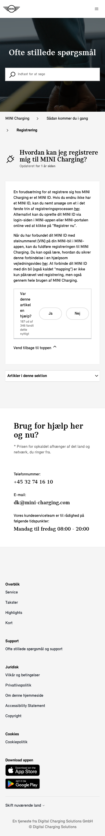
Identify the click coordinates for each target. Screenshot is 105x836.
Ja (50, 314)
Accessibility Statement (25, 706)
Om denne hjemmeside (24, 696)
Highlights (13, 613)
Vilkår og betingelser (22, 675)
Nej (77, 314)
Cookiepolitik (16, 742)
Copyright (13, 716)
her (76, 209)
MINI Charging (17, 119)
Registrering (27, 130)
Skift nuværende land (23, 806)
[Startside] (11, 9)
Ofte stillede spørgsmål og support (33, 649)
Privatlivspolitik (18, 685)
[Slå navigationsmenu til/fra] (96, 9)
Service (11, 592)
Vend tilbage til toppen (33, 348)
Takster (11, 603)
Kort (8, 623)
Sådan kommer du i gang (67, 119)
